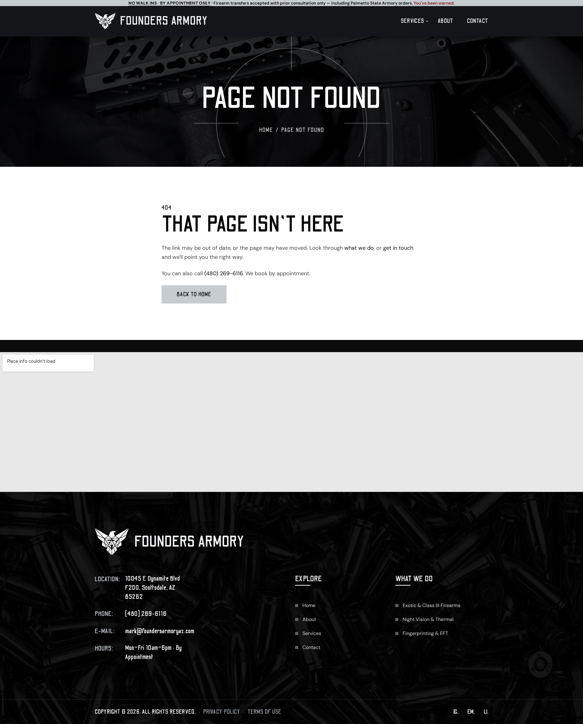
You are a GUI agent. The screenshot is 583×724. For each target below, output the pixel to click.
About (445, 21)
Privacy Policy (221, 712)
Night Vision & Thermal (428, 619)
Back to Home (194, 294)
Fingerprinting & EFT (425, 633)
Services (412, 21)
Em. (471, 712)
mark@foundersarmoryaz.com (160, 631)
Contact (477, 21)
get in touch (398, 248)
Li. (486, 712)
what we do (359, 248)
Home (266, 130)
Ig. (455, 712)
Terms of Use (264, 712)
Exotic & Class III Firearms (431, 605)
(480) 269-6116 (223, 273)
